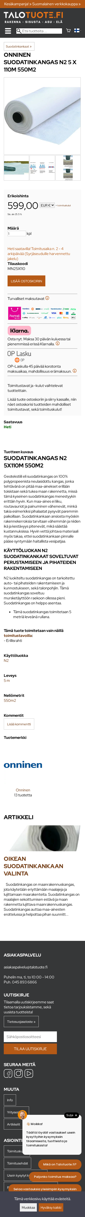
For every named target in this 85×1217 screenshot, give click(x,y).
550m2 (10, 700)
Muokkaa (28, 1207)
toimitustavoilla (18, 635)
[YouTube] (29, 1074)
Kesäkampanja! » (18, 3)
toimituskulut (64, 205)
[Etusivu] (33, 21)
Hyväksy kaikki (51, 1207)
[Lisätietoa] (47, 298)
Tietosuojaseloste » (21, 1021)
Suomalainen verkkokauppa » (56, 3)
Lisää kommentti (19, 724)
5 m (7, 680)
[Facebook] (8, 1074)
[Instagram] (18, 1074)
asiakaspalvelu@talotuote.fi (25, 967)
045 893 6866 (24, 982)
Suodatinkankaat (19, 46)
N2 (6, 660)
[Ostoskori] (68, 31)
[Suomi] (77, 31)
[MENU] (8, 31)
